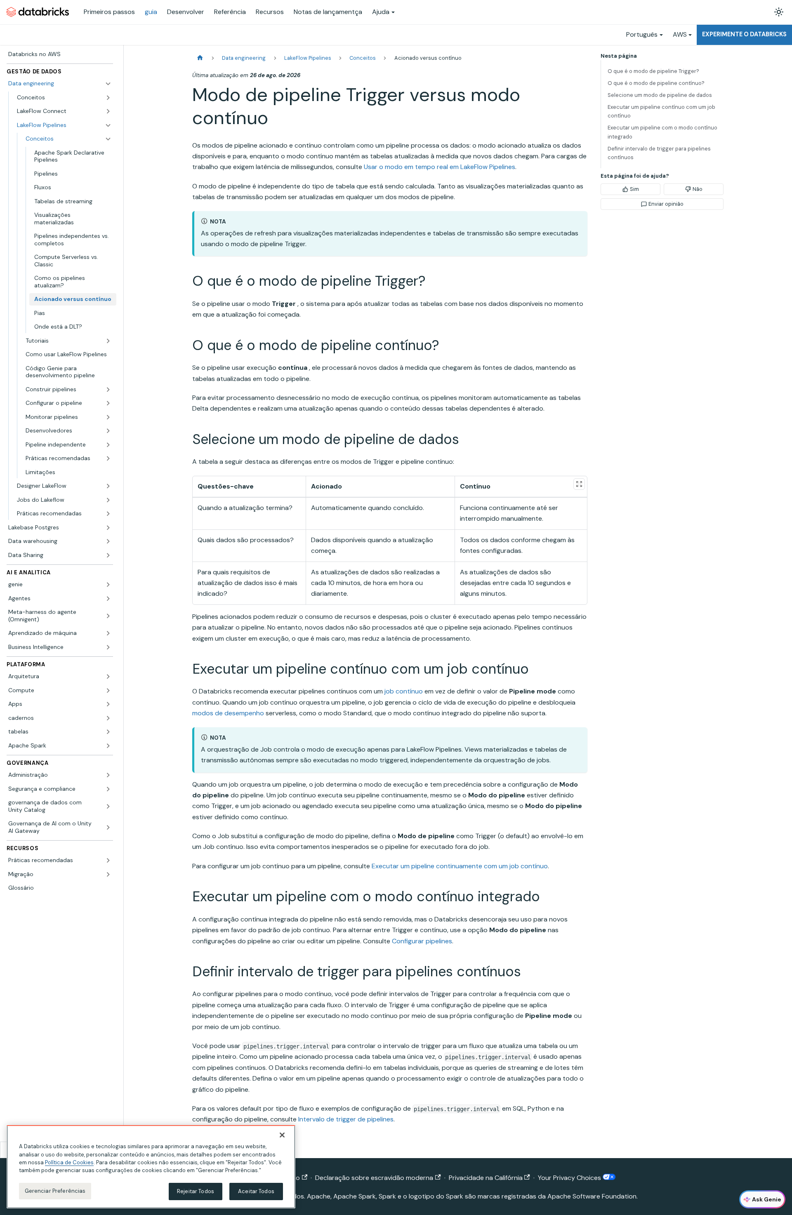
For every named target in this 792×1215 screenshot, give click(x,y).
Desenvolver (185, 11)
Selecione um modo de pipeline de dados (660, 95)
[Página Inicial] (200, 58)
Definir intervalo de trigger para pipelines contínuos (659, 153)
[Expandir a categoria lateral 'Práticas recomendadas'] (108, 458)
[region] (151, 1166)
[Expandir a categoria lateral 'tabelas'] (108, 732)
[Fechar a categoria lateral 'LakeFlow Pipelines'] (108, 125)
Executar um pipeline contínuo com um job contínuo (661, 111)
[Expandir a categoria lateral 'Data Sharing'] (108, 555)
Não (697, 189)
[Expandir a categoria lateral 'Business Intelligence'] (108, 647)
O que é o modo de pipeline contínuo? (656, 83)
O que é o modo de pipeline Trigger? (653, 71)
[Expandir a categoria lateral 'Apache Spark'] (108, 746)
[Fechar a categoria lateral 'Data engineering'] (108, 84)
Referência (230, 11)
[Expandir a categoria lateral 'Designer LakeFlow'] (108, 486)
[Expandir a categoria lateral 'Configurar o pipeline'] (108, 403)
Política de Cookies (69, 1162)
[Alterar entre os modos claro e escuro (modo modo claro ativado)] (778, 12)
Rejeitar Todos (195, 1191)
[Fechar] (282, 1135)
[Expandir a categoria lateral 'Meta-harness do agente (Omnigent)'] (108, 615)
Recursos (270, 11)
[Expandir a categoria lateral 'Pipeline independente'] (108, 445)
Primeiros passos (109, 11)
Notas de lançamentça (328, 11)
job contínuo (403, 691)
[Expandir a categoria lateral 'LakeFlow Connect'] (108, 111)
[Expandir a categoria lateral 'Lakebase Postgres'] (108, 528)
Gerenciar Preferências (55, 1190)
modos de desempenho (228, 713)
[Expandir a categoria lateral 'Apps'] (108, 704)
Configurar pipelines (422, 941)
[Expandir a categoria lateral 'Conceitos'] (108, 98)
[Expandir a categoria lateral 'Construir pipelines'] (108, 389)
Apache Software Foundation (591, 1196)
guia (151, 11)
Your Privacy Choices (570, 1177)
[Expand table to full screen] (579, 484)
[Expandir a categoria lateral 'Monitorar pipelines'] (108, 417)
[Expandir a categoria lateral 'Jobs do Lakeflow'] (108, 500)
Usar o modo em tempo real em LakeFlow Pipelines (439, 166)
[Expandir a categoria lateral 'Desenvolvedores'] (108, 431)
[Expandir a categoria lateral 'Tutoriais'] (108, 341)
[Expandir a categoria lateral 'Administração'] (108, 775)
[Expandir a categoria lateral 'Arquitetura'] (108, 676)
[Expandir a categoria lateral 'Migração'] (108, 874)
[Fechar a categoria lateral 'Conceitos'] (108, 139)
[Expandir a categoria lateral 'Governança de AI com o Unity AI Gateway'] (108, 827)
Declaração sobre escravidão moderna (374, 1177)
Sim (634, 189)
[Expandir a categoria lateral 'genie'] (108, 584)
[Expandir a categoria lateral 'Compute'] (108, 690)
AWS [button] (680, 34)
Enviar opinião (666, 203)
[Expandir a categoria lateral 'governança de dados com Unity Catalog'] (108, 806)
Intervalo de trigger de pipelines (346, 1119)
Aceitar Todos (256, 1191)
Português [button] (642, 34)
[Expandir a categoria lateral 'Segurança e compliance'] (108, 789)
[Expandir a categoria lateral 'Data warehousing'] (108, 541)
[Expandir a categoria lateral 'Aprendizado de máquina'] (108, 633)
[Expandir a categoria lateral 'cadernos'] (108, 718)
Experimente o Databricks (744, 34)
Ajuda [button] (380, 11)
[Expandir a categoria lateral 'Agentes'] (108, 598)
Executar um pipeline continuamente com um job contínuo (460, 866)
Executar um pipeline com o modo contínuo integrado (662, 132)
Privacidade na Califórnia (486, 1177)
